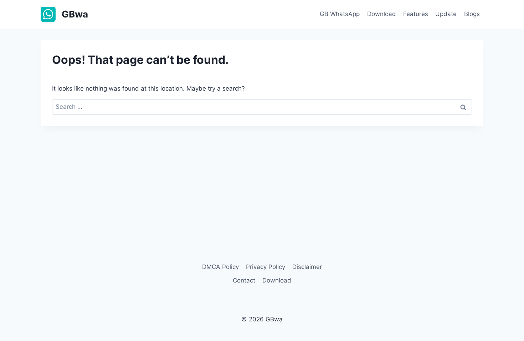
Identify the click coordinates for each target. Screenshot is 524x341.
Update (446, 13)
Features (415, 13)
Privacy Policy (265, 266)
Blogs (472, 13)
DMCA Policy (220, 266)
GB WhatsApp (340, 13)
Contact (244, 280)
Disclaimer (307, 266)
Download (381, 13)
